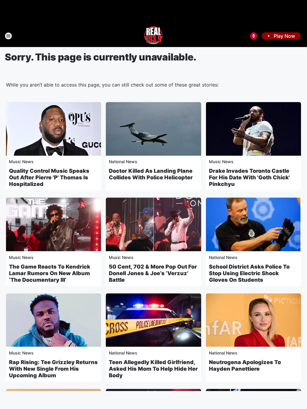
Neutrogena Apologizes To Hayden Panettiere (245, 365)
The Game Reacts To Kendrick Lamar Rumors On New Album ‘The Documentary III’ (49, 273)
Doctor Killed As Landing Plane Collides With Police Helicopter (151, 174)
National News (123, 161)
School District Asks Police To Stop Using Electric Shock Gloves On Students (249, 273)
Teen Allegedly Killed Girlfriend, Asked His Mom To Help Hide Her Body (153, 368)
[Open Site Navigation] (8, 36)
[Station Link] (153, 36)
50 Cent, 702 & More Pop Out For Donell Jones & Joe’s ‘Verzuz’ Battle (153, 273)
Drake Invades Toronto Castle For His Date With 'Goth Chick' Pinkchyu (249, 177)
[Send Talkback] (253, 36)
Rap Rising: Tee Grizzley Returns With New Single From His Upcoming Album (53, 368)
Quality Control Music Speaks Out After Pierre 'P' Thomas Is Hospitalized (49, 177)
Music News (21, 161)
